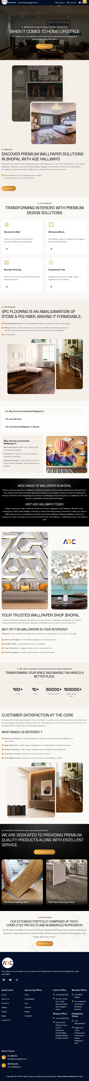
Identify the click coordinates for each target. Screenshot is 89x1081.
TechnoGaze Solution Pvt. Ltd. (70, 1076)
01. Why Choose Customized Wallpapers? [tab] (25, 411)
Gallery (4, 1007)
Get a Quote (43, 46)
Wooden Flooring (12, 269)
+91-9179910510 (62, 1018)
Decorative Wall (12, 232)
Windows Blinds (56, 232)
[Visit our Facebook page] (4, 980)
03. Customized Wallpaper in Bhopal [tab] (22, 426)
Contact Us (6, 1020)
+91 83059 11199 (62, 995)
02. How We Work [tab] (14, 419)
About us (8, 188)
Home (4, 995)
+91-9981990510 (14, 1067)
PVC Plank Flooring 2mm (16, 902)
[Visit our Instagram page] (17, 980)
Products (5, 1003)
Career (4, 1012)
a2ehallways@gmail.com (17, 1059)
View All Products (43, 852)
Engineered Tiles (56, 269)
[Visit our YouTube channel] (10, 980)
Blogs (4, 1016)
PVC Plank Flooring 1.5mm (61, 902)
